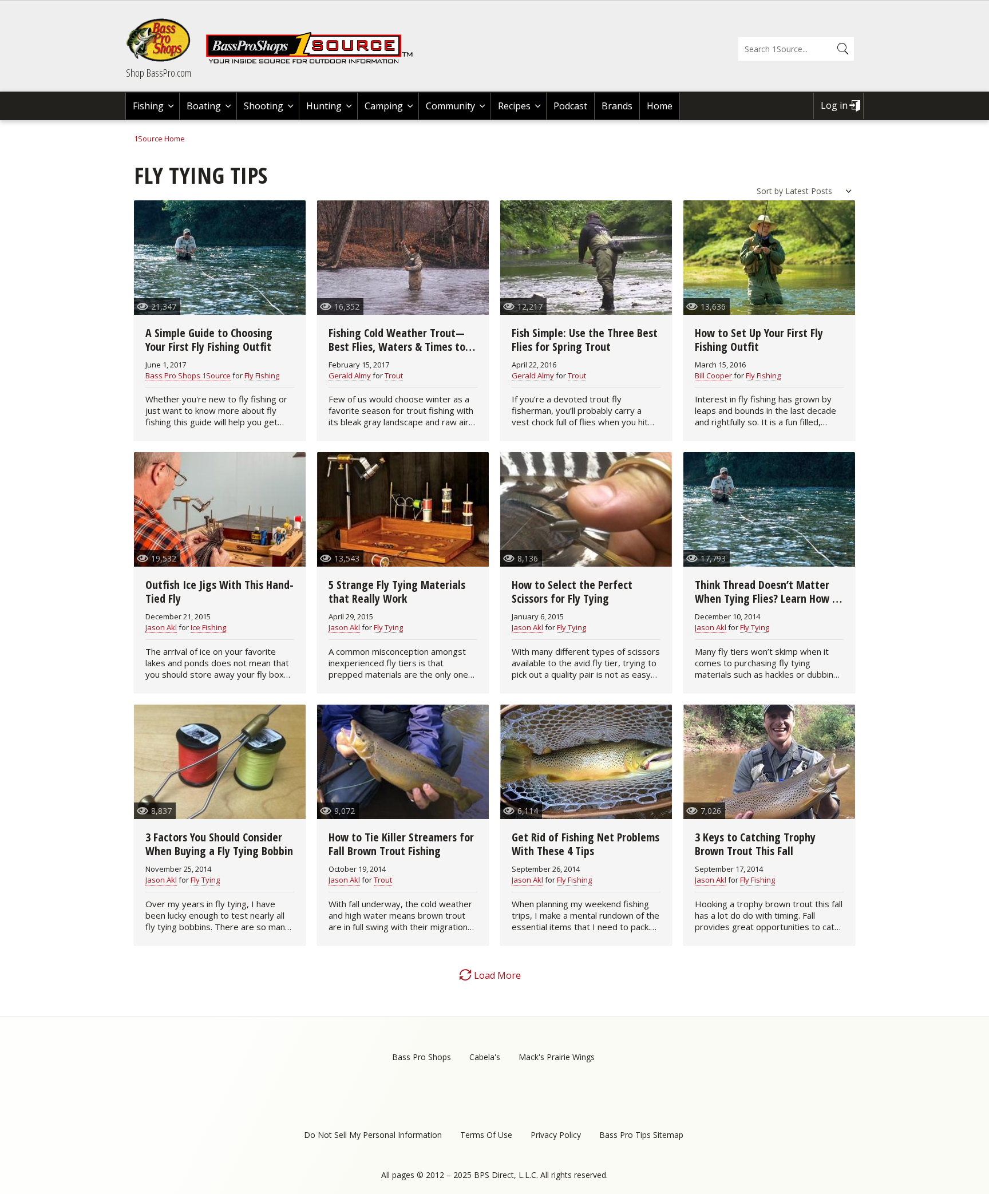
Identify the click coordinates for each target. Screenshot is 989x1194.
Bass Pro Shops (421, 1056)
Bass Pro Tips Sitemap (641, 1134)
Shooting (263, 106)
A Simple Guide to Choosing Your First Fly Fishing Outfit (208, 339)
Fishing (148, 106)
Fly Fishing (261, 375)
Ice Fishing (208, 627)
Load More (497, 975)
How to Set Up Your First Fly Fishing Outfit (759, 339)
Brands (617, 106)
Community (450, 106)
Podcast (570, 106)
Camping (384, 106)
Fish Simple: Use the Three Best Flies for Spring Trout (585, 339)
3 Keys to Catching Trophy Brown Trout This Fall (755, 844)
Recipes (514, 106)
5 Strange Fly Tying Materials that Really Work (397, 591)
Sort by (770, 190)
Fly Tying (388, 627)
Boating (204, 106)
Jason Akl (161, 627)
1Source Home (159, 138)
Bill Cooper (713, 375)
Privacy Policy (556, 1134)
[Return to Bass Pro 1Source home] (314, 61)
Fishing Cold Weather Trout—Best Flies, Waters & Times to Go (397, 346)
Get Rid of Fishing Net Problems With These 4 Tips (585, 844)
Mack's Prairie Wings (557, 1056)
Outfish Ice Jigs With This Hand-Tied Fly (219, 591)
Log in (834, 105)
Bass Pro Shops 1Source (188, 375)
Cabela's (484, 1056)
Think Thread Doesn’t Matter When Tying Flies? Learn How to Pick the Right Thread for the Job (768, 605)
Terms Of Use (486, 1134)
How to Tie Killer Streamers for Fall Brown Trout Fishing (401, 844)
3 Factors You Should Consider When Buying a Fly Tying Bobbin (219, 844)
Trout (394, 375)
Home (659, 106)
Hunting (324, 106)
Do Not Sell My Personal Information (373, 1134)
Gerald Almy (350, 375)
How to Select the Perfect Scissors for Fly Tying (572, 591)
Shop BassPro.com (158, 72)
